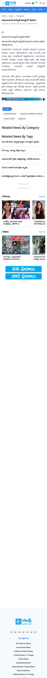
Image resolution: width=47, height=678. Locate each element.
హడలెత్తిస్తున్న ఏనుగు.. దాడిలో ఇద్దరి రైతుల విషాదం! (22, 176)
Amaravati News (23, 647)
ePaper (28, 3)
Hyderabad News (23, 663)
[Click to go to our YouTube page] (27, 631)
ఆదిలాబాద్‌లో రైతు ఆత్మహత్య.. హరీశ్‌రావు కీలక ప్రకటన (23, 159)
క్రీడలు (41, 10)
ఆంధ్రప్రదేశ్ (18, 10)
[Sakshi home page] (23, 621)
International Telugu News (23, 667)
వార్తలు (10, 10)
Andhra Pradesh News (23, 651)
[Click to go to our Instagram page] (23, 631)
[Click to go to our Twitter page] (19, 631)
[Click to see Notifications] (43, 3)
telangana (20, 16)
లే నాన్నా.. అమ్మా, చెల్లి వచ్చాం (23, 150)
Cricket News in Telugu (23, 655)
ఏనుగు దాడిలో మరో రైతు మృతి (23, 168)
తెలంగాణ (27, 10)
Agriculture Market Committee (31, 114)
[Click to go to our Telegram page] (31, 631)
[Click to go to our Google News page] (35, 631)
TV (40, 3)
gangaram (22, 119)
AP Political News (23, 644)
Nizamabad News (10, 114)
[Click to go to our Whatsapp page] (15, 631)
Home (4, 16)
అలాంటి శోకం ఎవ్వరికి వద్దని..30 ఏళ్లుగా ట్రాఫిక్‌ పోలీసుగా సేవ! (23, 142)
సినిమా (34, 10)
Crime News (23, 659)
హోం (4, 10)
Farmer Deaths (9, 119)
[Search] (33, 3)
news (11, 16)
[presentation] (5, 209)
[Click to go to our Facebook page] (11, 631)
